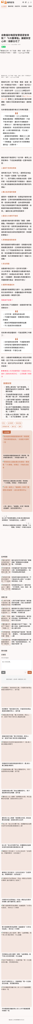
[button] (23, 2)
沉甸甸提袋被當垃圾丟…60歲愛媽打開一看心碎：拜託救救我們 (17, 395)
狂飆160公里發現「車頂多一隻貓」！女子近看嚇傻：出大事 (17, 415)
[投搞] (26, 2)
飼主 (3, 423)
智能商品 (18, 423)
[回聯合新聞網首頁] (4, 2)
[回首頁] (7, 2)
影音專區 (24, 6)
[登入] (28, 2)
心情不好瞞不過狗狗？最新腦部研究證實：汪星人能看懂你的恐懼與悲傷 (17, 401)
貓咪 (20, 426)
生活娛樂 (4, 6)
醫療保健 (10, 6)
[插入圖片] (25, 672)
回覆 (30, 672)
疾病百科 (17, 6)
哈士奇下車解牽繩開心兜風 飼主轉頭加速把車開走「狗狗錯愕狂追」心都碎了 (18, 409)
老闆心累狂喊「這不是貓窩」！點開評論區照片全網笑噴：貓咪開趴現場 (17, 389)
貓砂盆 (14, 426)
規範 (3, 672)
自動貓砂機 (5, 426)
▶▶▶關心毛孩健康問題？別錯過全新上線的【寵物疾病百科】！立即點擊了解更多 (16, 374)
